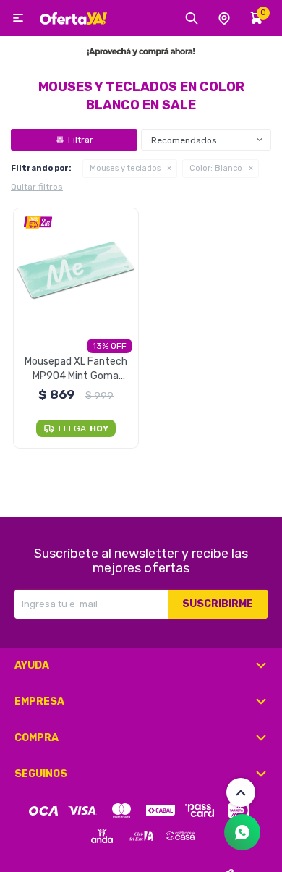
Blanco (215, 168)
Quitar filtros (37, 187)
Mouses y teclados (125, 168)
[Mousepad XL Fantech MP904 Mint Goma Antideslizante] (76, 271)
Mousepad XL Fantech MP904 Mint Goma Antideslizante (76, 369)
